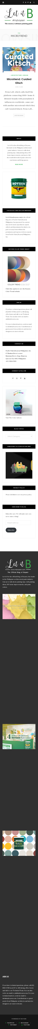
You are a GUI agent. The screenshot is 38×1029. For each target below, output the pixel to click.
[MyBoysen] (19, 17)
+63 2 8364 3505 (11, 361)
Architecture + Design (19, 75)
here (14, 495)
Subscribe (11, 530)
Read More (19, 164)
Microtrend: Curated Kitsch (19, 81)
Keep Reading (19, 115)
